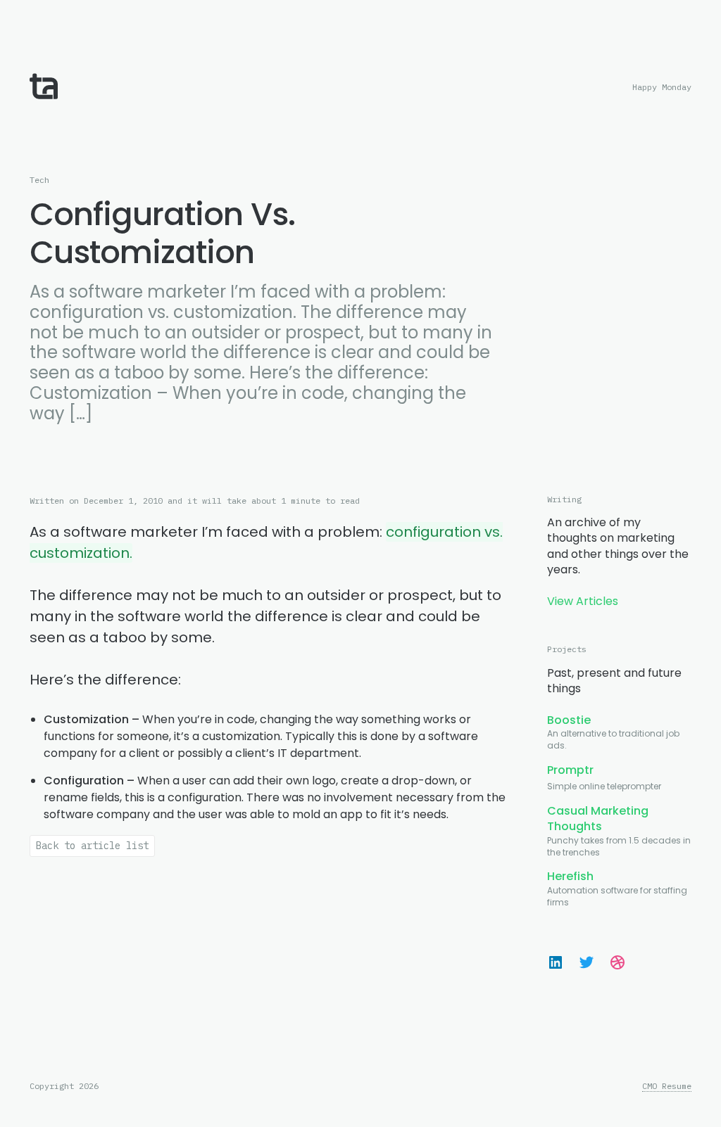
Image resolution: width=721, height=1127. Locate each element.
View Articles (582, 601)
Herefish (570, 876)
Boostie (569, 720)
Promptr (570, 770)
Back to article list (92, 845)
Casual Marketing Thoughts (597, 818)
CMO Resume (666, 1086)
